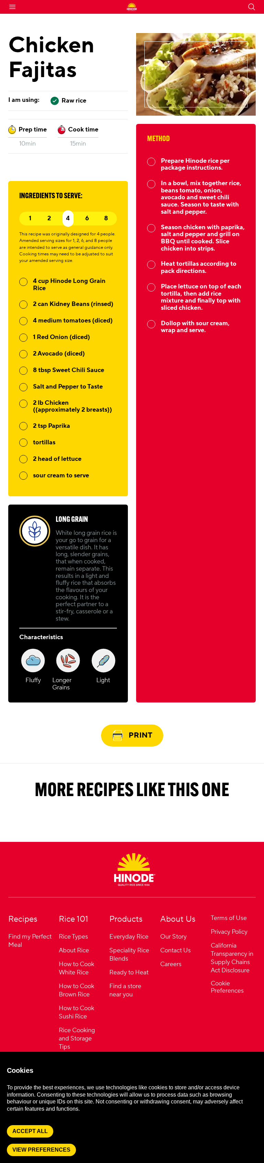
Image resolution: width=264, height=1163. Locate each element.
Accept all (30, 1131)
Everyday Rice (128, 937)
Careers (171, 964)
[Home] (134, 869)
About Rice (74, 950)
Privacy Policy (229, 932)
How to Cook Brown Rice (76, 990)
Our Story (173, 937)
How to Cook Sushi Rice (76, 1012)
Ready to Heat (128, 972)
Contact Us (175, 950)
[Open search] (252, 7)
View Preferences (41, 1150)
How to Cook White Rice (76, 968)
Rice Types (73, 937)
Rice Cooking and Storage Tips (77, 1038)
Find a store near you (125, 990)
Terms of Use (229, 918)
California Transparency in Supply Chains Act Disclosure (232, 958)
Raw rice (74, 101)
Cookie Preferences (227, 987)
